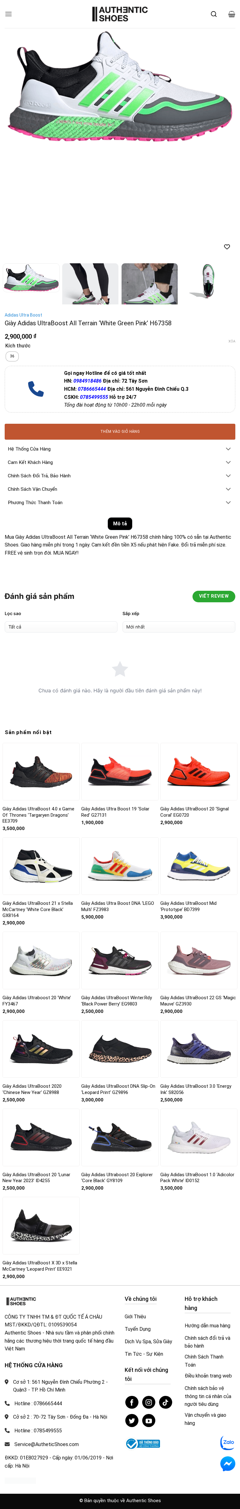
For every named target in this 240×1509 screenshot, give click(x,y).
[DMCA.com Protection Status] (20, 1480)
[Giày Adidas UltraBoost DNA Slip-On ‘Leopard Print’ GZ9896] (120, 1048)
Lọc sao (13, 613)
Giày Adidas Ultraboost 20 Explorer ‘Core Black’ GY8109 (117, 1178)
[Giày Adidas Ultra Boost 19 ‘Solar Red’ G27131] (120, 771)
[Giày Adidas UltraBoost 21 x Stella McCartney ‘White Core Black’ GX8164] (41, 866)
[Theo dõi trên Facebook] (131, 1402)
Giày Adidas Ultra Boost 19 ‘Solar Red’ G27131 (115, 812)
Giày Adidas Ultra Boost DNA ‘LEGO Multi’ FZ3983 (117, 906)
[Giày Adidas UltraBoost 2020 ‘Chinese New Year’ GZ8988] (41, 1049)
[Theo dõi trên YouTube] (148, 1420)
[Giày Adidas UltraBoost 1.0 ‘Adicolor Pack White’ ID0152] (199, 1137)
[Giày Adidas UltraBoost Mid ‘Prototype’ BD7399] (199, 866)
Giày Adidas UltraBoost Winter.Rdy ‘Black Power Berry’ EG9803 (116, 1001)
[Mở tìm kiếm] (214, 14)
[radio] (12, 356)
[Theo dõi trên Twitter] (131, 1420)
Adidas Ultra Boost (23, 315)
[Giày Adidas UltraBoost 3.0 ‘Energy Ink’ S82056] (199, 1049)
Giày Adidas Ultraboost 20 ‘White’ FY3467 (36, 1001)
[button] (8, 13)
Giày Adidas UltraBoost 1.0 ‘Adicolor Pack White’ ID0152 (197, 1178)
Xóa (231, 341)
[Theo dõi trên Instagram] (148, 1402)
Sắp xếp (130, 613)
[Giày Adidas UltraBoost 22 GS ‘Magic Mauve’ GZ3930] (199, 960)
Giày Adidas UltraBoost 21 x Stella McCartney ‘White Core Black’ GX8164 (37, 909)
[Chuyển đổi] (228, 449)
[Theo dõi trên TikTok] (165, 1402)
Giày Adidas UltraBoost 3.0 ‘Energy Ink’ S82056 (195, 1089)
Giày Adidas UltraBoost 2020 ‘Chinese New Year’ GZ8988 (32, 1089)
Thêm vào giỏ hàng (120, 431)
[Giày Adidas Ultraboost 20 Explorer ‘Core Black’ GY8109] (120, 1137)
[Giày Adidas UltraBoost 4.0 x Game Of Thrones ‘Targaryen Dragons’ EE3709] (41, 771)
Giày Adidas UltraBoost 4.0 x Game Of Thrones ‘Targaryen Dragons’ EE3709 (38, 815)
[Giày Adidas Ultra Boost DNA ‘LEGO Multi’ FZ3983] (120, 866)
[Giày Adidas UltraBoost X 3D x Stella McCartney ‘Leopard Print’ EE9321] (41, 1225)
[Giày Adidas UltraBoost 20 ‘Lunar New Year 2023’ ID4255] (41, 1137)
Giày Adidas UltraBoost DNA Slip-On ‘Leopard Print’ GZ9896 (118, 1089)
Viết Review (214, 596)
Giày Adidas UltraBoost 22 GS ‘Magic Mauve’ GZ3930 (198, 1001)
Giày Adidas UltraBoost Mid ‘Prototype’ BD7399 (188, 906)
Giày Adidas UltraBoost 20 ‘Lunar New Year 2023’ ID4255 (36, 1178)
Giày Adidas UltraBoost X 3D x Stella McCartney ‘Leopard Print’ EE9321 (39, 1266)
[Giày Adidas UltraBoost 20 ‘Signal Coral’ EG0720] (199, 771)
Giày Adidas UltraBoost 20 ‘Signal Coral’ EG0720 (194, 812)
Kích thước (18, 346)
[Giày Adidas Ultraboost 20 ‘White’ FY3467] (41, 960)
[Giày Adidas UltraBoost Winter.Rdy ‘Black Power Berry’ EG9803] (120, 961)
